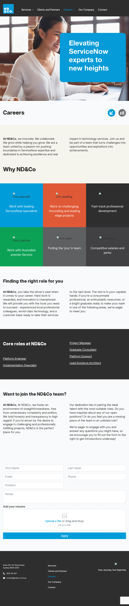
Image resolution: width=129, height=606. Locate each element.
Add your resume (14, 506)
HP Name (4, 455)
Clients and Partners (48, 9)
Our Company (86, 9)
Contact (102, 9)
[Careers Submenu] (75, 9)
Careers (68, 9)
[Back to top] (122, 599)
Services (26, 9)
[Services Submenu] (33, 9)
